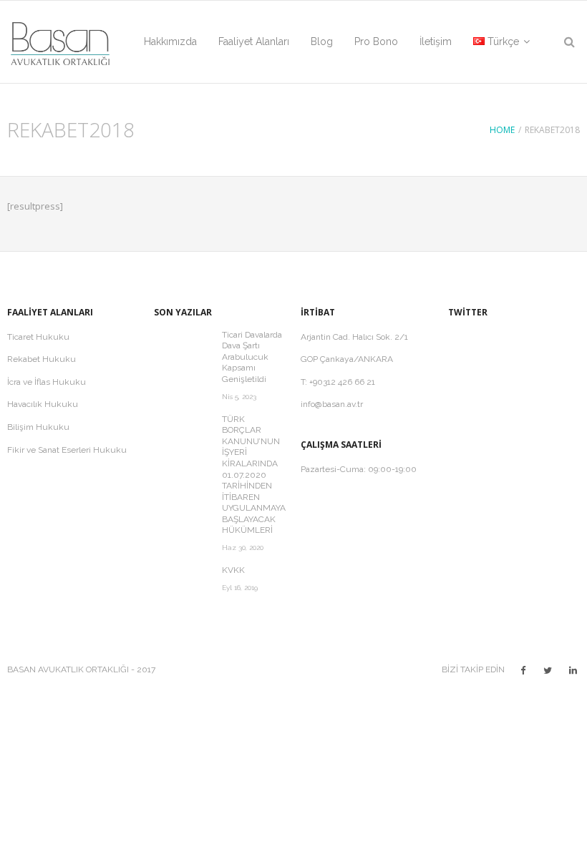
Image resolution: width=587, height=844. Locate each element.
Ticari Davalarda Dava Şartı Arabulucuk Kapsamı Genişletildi (252, 357)
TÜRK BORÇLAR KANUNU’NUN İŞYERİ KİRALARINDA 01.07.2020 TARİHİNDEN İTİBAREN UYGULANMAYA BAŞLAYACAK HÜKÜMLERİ (254, 475)
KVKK (233, 570)
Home (502, 130)
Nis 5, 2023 (239, 397)
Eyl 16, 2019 (240, 588)
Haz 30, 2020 (242, 547)
